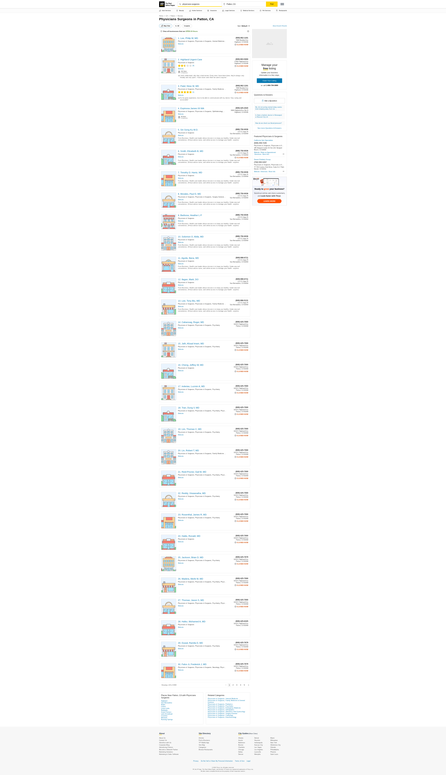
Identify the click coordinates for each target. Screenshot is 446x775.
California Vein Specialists (263, 140)
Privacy (195, 761)
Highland (164, 701)
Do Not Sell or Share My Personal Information (217, 761)
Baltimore (241, 743)
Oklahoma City (275, 745)
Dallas (240, 752)
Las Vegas (258, 747)
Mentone (164, 718)
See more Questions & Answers (269, 128)
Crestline (164, 716)
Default (244, 26)
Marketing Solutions (166, 752)
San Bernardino (166, 703)
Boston (240, 745)
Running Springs (167, 719)
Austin (240, 740)
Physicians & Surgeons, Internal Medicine (209, 41)
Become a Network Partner (168, 749)
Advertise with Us (165, 743)
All (178, 26)
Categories (202, 747)
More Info (265, 154)
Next (248, 685)
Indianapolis (258, 743)
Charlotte (241, 747)
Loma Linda (165, 708)
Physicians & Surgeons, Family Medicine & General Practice (216, 89)
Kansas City (258, 745)
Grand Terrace (166, 712)
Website (181, 44)
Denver (240, 754)
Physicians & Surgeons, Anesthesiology (222, 717)
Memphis (257, 754)
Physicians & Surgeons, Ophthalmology (209, 111)
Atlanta (240, 738)
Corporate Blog (164, 745)
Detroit (256, 738)
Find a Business (204, 740)
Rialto (163, 705)
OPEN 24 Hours (192, 31)
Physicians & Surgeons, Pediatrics (220, 704)
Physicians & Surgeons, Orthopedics (221, 710)
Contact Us (163, 740)
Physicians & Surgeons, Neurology (207, 667)
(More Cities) (253, 733)
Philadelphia (274, 749)
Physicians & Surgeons (186, 41)
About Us (162, 738)
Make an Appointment (268, 152)
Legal (248, 761)
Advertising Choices (166, 747)
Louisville (257, 752)
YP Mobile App (204, 743)
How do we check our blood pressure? (268, 123)
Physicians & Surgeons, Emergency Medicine (224, 708)
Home (161, 16)
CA (167, 16)
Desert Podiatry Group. (262, 159)
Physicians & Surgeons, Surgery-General (209, 197)
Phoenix (273, 752)
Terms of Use (239, 761)
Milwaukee (274, 740)
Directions (257, 154)
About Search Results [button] (280, 26)
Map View (167, 26)
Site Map (202, 745)
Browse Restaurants (206, 749)
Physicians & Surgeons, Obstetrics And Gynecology (226, 711)
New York (273, 743)
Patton (173, 16)
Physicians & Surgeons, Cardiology (220, 715)
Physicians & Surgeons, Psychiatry (207, 325)
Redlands (164, 710)
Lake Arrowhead (166, 714)
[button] (282, 4)
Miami (272, 738)
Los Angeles (258, 749)
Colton (163, 706)
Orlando (273, 747)
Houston (257, 740)
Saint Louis (274, 754)
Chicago (241, 749)
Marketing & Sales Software (169, 754)
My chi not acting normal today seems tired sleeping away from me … (268, 108)
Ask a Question (270, 101)
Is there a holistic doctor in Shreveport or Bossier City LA (268, 116)
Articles (201, 738)
